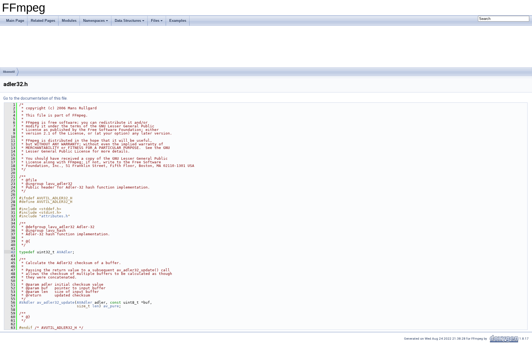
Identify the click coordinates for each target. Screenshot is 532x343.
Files (155, 21)
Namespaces (94, 21)
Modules (69, 21)
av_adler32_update (56, 302)
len (95, 306)
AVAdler (64, 252)
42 (9, 252)
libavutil (9, 71)
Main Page (15, 21)
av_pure (111, 306)
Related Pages (43, 21)
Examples (177, 21)
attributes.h (54, 216)
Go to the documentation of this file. (35, 98)
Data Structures (128, 21)
